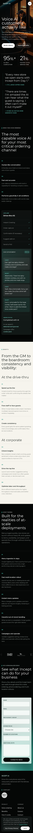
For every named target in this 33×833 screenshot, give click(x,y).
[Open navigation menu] (30, 3)
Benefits (5, 811)
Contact (20, 815)
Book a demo (8, 45)
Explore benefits (23, 45)
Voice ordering (7, 808)
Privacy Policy (23, 824)
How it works (6, 815)
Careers (20, 811)
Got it (25, 828)
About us (21, 808)
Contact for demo (16, 760)
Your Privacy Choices (11, 828)
